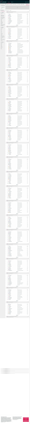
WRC (10, 10)
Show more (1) (2, 25)
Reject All (26, 419)
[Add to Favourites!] (6, 14)
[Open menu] (28, 2)
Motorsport (7, 10)
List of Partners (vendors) (15, 419)
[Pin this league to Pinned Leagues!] (15, 11)
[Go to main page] (3, 2)
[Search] (25, 2)
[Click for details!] (17, 14)
